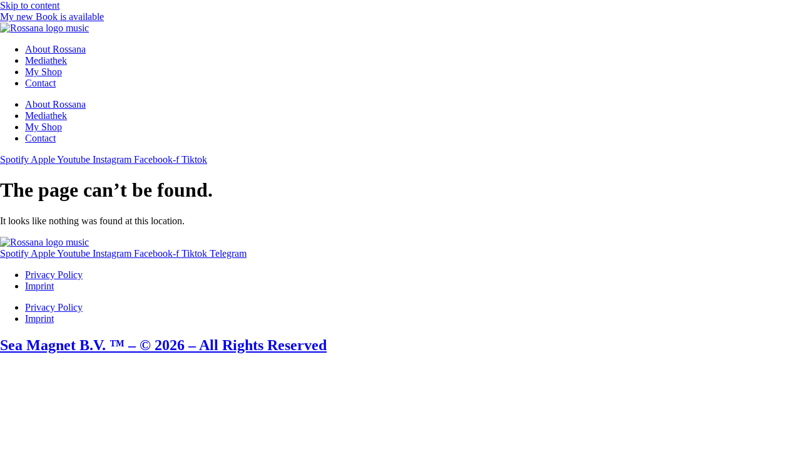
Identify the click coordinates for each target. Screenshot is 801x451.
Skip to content (29, 5)
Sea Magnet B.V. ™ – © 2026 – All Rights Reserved (163, 345)
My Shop (43, 71)
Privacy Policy (54, 274)
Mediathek (46, 60)
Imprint (39, 286)
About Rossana (55, 49)
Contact (40, 83)
